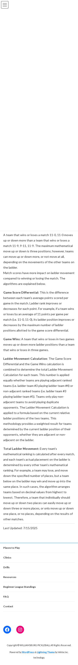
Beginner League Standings (19, 586)
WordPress (28, 652)
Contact (8, 606)
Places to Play (11, 547)
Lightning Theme (46, 652)
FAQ (6, 596)
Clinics (7, 557)
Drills (6, 567)
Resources (9, 577)
